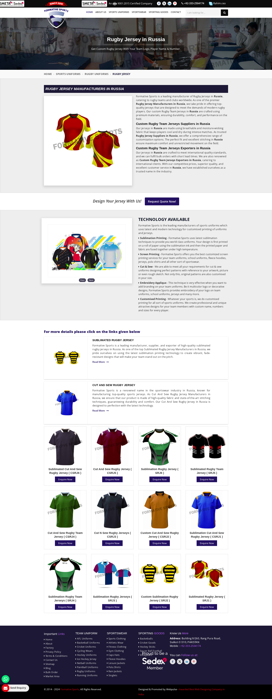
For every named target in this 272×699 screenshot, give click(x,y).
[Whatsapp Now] (5, 679)
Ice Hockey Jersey (86, 659)
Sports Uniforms (119, 12)
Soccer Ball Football (150, 650)
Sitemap (49, 664)
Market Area (52, 676)
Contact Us (51, 659)
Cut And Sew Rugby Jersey (113, 385)
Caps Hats (113, 654)
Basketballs (146, 638)
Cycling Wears (84, 650)
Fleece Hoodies (116, 659)
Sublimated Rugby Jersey (113, 340)
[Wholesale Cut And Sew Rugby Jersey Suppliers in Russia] (67, 402)
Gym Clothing (116, 650)
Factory (49, 647)
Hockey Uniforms (86, 654)
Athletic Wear (115, 642)
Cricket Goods (147, 642)
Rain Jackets (115, 671)
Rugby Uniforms (96, 74)
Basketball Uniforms (88, 642)
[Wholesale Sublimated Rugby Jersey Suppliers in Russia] (67, 358)
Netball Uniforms (86, 663)
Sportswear (139, 12)
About (48, 643)
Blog (48, 668)
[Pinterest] (175, 3)
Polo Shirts (114, 667)
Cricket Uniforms (86, 646)
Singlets (112, 675)
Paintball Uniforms (87, 667)
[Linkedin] (169, 3)
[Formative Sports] (56, 15)
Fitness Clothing (117, 646)
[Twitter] (164, 3)
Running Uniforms (86, 675)
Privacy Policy (53, 651)
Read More (98, 361)
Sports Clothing (117, 638)
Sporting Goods (158, 12)
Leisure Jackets (116, 663)
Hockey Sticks (147, 646)
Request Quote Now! (162, 201)
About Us (100, 12)
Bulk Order (51, 672)
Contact (176, 12)
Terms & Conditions (56, 655)
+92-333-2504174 (194, 3)
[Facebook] (159, 3)
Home (89, 12)
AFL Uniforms (84, 638)
